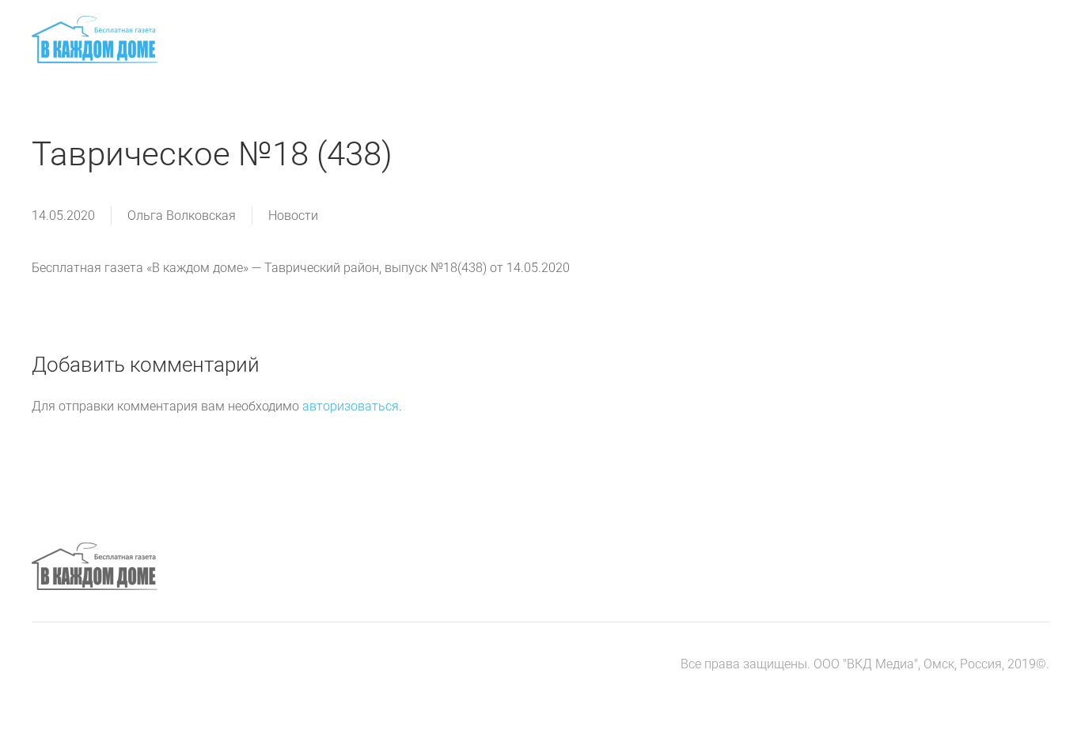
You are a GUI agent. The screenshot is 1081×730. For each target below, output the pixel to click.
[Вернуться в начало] (94, 39)
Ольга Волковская (181, 215)
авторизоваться (350, 406)
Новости (293, 215)
